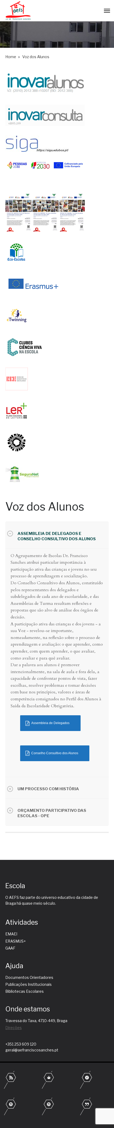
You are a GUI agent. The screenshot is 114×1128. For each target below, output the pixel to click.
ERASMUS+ (15, 941)
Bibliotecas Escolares (24, 991)
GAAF (10, 948)
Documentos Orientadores (29, 977)
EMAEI (11, 934)
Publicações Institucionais (28, 984)
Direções (13, 1027)
